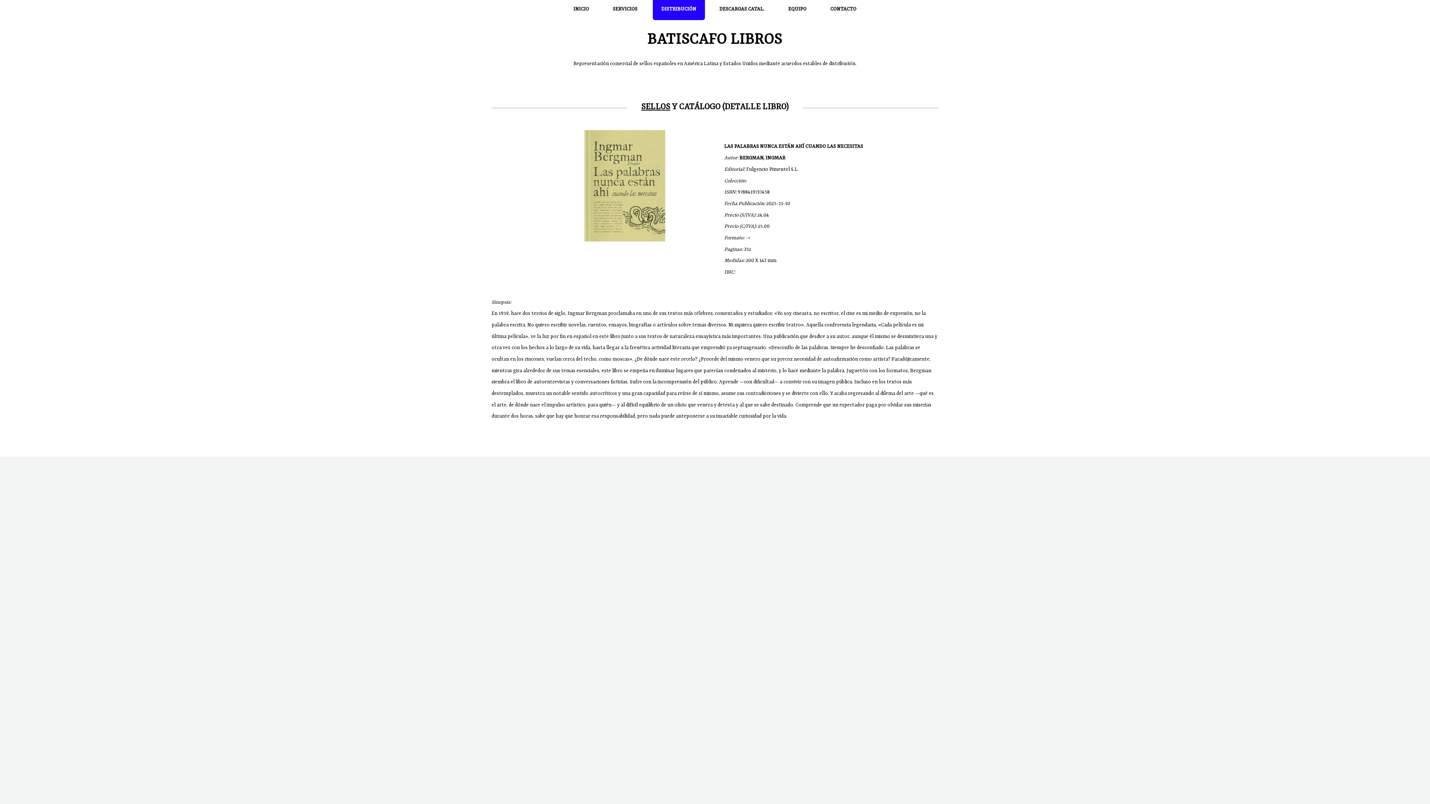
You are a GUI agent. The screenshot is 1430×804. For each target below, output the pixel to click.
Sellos (655, 107)
